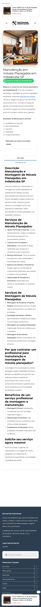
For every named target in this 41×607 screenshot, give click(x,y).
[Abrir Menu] (6, 23)
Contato (5, 547)
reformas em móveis (27, 96)
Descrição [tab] (20, 158)
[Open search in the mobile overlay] (35, 23)
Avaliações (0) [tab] (20, 162)
